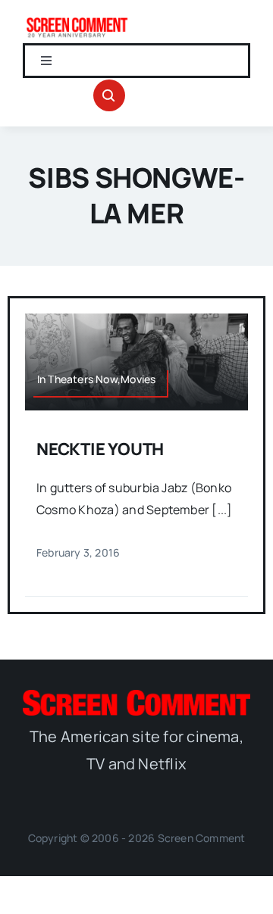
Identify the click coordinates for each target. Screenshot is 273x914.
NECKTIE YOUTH (100, 449)
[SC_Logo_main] (136, 696)
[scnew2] (77, 21)
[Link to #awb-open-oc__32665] (109, 95)
